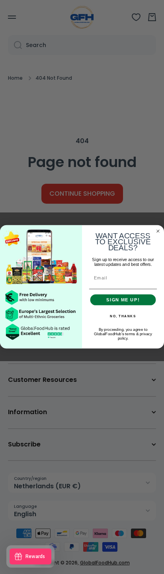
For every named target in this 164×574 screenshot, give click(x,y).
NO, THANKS (123, 316)
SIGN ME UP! (122, 299)
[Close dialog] (158, 231)
